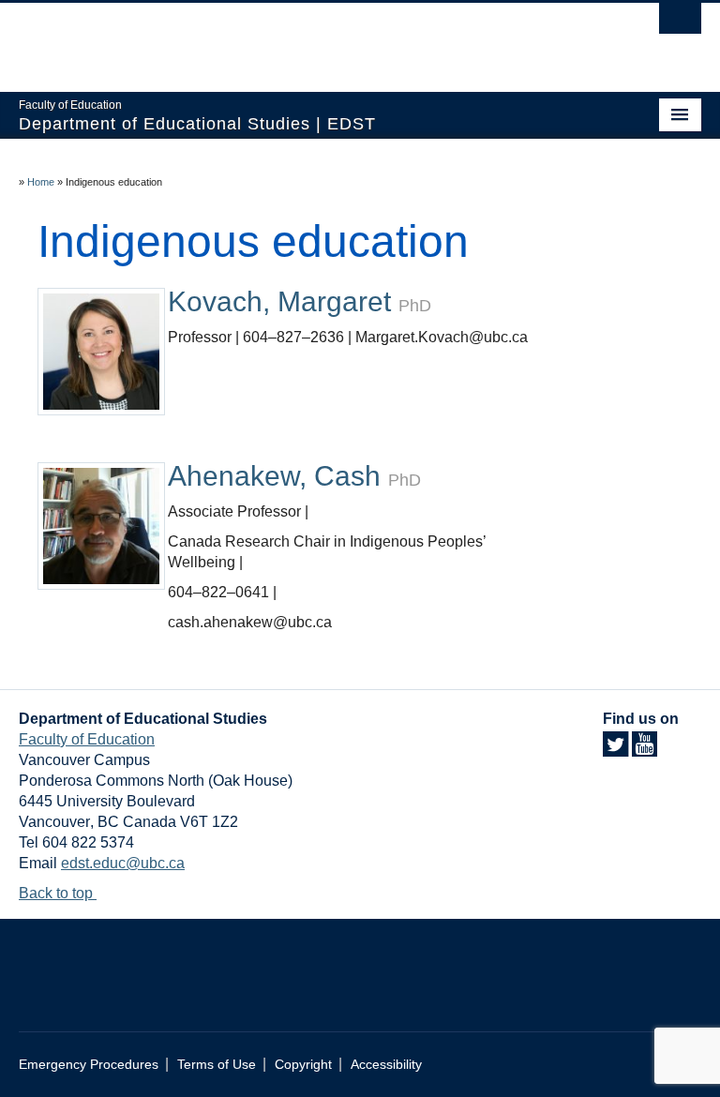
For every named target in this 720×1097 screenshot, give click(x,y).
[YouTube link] (644, 750)
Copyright (303, 1065)
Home (40, 182)
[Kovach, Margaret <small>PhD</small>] (101, 350)
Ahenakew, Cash (294, 475)
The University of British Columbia (309, 38)
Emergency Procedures (88, 1065)
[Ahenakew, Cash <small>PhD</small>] (101, 525)
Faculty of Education (87, 739)
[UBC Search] (680, 23)
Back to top (58, 893)
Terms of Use (216, 1065)
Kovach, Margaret (299, 301)
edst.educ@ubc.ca (123, 863)
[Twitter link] (615, 750)
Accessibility (386, 1065)
